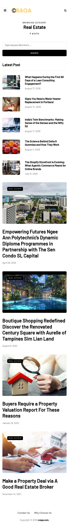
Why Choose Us (43, 512)
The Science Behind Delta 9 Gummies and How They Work (42, 143)
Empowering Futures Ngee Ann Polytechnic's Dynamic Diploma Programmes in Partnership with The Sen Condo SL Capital (30, 243)
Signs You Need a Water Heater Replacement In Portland (43, 100)
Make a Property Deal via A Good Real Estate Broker (30, 484)
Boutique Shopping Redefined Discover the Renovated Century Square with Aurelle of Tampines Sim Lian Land (34, 329)
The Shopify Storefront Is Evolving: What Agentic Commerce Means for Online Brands (45, 165)
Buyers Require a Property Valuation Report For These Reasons (30, 409)
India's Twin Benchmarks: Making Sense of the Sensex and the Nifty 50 (44, 123)
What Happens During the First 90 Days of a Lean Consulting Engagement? (44, 80)
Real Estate (15, 189)
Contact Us (23, 512)
